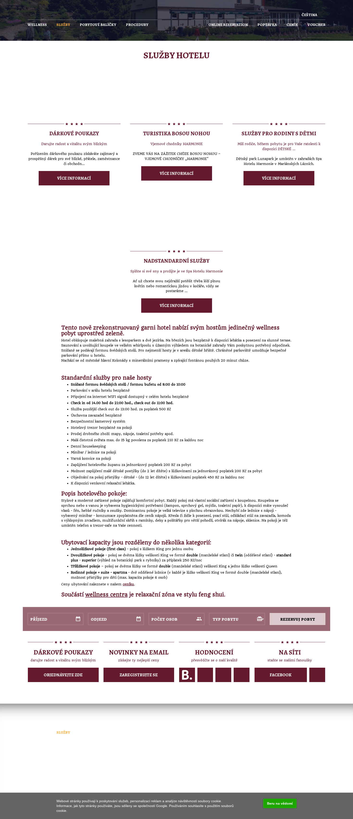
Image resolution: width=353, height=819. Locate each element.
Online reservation (228, 24)
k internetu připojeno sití (76, 780)
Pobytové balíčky (98, 24)
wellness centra (106, 594)
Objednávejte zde (63, 675)
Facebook (281, 675)
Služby (63, 24)
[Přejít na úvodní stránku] (176, 20)
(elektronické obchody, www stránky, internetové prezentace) (178, 775)
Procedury (137, 24)
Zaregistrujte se (139, 675)
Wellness (37, 24)
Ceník (292, 24)
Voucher (316, 24)
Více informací (74, 178)
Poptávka (267, 24)
